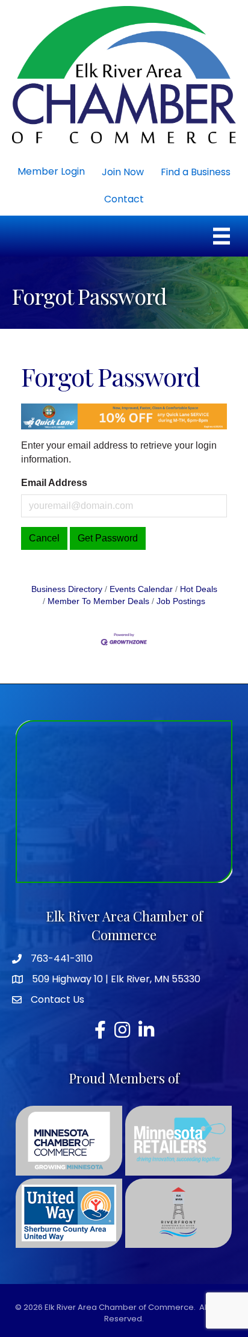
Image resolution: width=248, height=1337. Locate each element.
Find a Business (196, 172)
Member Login (51, 171)
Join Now (123, 172)
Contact (124, 199)
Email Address (54, 483)
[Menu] (221, 236)
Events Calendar (141, 589)
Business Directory (66, 589)
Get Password (108, 538)
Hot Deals (198, 589)
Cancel (44, 538)
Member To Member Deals (98, 601)
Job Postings (181, 601)
